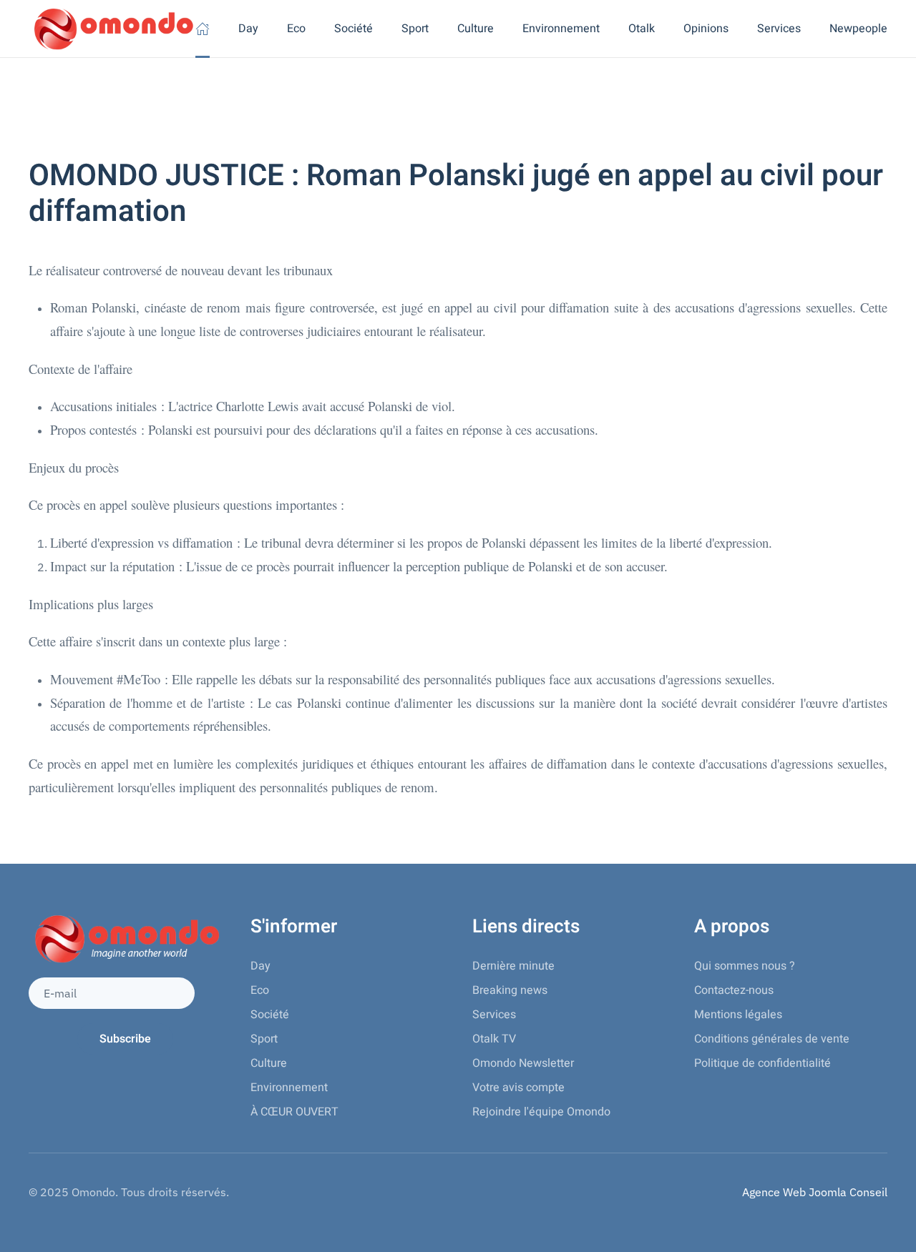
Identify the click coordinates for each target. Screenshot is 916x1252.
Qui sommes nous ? (744, 966)
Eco (259, 990)
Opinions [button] (706, 28)
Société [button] (353, 28)
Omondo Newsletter (523, 1063)
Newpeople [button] (858, 28)
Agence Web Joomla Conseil (814, 1192)
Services (494, 1014)
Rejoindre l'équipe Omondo (541, 1111)
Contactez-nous (734, 990)
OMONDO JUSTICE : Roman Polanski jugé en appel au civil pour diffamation (456, 194)
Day (248, 28)
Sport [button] (415, 28)
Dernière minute (513, 966)
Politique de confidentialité (762, 1063)
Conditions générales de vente (771, 1039)
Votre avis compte (518, 1087)
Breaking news (509, 990)
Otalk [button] (641, 28)
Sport (264, 1039)
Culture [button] (475, 28)
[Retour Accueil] (112, 28)
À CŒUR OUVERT (294, 1111)
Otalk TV (494, 1039)
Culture (268, 1063)
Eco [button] (296, 28)
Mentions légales (738, 1014)
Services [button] (779, 28)
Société (269, 1014)
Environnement (289, 1087)
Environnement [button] (561, 28)
